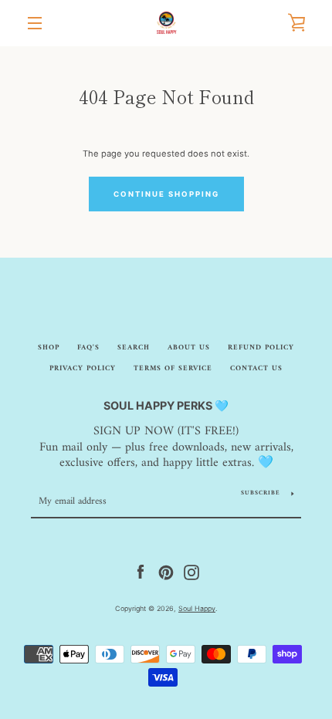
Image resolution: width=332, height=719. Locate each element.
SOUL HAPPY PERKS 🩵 (166, 405)
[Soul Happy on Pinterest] (166, 572)
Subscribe (260, 493)
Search (133, 347)
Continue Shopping (166, 194)
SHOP (48, 347)
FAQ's (88, 347)
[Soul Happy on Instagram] (191, 572)
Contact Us (256, 368)
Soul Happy (196, 608)
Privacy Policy (82, 368)
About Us (189, 347)
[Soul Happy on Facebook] (140, 572)
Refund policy (261, 347)
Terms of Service (173, 368)
